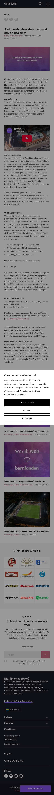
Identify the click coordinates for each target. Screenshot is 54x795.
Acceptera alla (27, 402)
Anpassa (27, 410)
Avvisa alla (27, 418)
